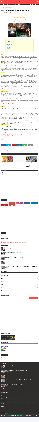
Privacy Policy (11, 4)
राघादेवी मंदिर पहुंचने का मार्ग (10, 50)
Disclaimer (15, 4)
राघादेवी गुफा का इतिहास (10, 47)
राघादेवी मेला (8, 48)
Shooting (19, 287)
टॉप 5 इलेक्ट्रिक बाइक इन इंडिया (7, 132)
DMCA (37, 415)
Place (19, 284)
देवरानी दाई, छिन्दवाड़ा (6, 105)
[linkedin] (34, 203)
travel (19, 290)
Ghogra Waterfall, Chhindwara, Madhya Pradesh (13, 252)
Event (19, 278)
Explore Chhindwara (19, 1)
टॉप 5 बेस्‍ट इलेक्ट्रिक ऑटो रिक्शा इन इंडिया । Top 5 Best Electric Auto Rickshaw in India (13, 242)
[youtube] (30, 4)
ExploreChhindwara (19, 415)
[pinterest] (4, 205)
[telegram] (4, 203)
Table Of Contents (10, 41)
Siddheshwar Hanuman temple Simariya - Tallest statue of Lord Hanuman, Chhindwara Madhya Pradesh (21, 267)
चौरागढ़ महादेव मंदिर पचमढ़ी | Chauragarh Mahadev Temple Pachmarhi (16, 370)
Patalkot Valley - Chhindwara (7, 137)
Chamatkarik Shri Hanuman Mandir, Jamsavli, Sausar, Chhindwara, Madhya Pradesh (19, 261)
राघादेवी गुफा (8, 45)
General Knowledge (4, 397)
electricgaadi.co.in (4, 241)
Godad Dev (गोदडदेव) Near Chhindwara (9, 135)
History (19, 281)
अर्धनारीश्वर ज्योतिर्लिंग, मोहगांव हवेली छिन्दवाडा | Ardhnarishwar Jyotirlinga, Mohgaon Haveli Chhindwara (31, 164)
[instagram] (32, 4)
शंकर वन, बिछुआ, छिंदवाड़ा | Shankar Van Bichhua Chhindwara (19, 163)
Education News (20, 4)
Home (1, 4)
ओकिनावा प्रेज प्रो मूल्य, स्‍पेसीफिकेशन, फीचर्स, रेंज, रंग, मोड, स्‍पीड (12, 134)
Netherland (3, 400)
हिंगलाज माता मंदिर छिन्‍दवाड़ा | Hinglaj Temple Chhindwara (14, 257)
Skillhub (19, 289)
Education (2, 394)
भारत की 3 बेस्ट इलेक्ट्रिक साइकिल (8, 103)
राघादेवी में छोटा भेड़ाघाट (10, 44)
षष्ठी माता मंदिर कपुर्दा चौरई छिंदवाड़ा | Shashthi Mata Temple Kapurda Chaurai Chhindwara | (19, 365)
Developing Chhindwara (19, 275)
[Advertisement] (19, 219)
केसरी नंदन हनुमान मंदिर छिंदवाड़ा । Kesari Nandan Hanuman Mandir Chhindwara (7, 164)
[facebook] (33, 4)
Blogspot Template (9, 415)
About (4, 4)
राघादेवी (8, 42)
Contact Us (33, 415)
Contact (7, 4)
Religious (4, 7)
